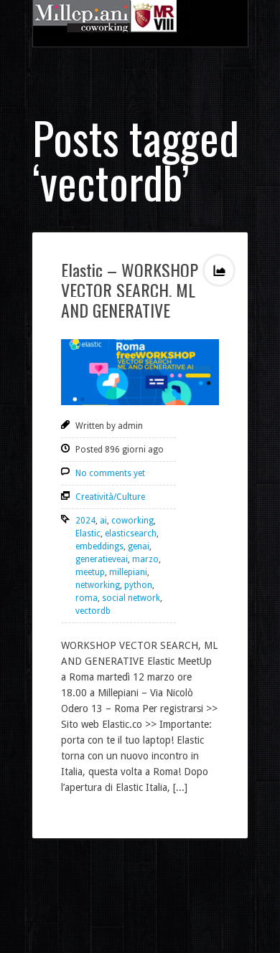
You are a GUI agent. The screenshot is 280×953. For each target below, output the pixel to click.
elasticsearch (131, 533)
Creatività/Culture (110, 497)
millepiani (128, 572)
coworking (132, 521)
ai (103, 521)
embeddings (99, 546)
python (138, 585)
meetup (90, 572)
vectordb (93, 611)
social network (131, 598)
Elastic (88, 533)
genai (138, 546)
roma (86, 598)
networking (97, 585)
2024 (85, 521)
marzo (145, 559)
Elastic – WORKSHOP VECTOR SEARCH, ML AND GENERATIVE (129, 290)
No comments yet (110, 473)
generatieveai (101, 559)
